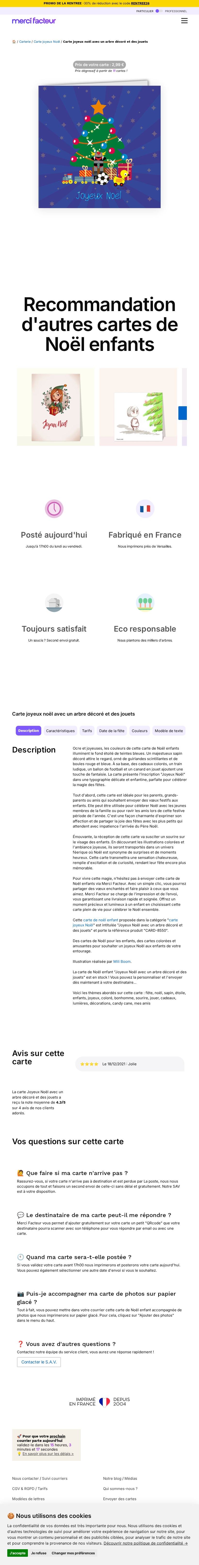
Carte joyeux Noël (47, 41)
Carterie (25, 41)
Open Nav (184, 21)
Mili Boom (122, 961)
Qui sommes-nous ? (120, 1488)
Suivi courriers (54, 1478)
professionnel (175, 10)
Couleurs (140, 730)
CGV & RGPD (23, 1488)
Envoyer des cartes (119, 1499)
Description (28, 730)
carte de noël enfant (100, 920)
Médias (130, 1478)
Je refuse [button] (38, 1553)
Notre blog (112, 1478)
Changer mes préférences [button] (73, 1553)
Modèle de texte (169, 730)
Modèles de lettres (28, 1499)
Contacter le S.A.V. (39, 1362)
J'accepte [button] (17, 1553)
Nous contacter (25, 1478)
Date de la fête (111, 730)
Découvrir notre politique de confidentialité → (146, 1543)
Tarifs (87, 730)
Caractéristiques (60, 730)
